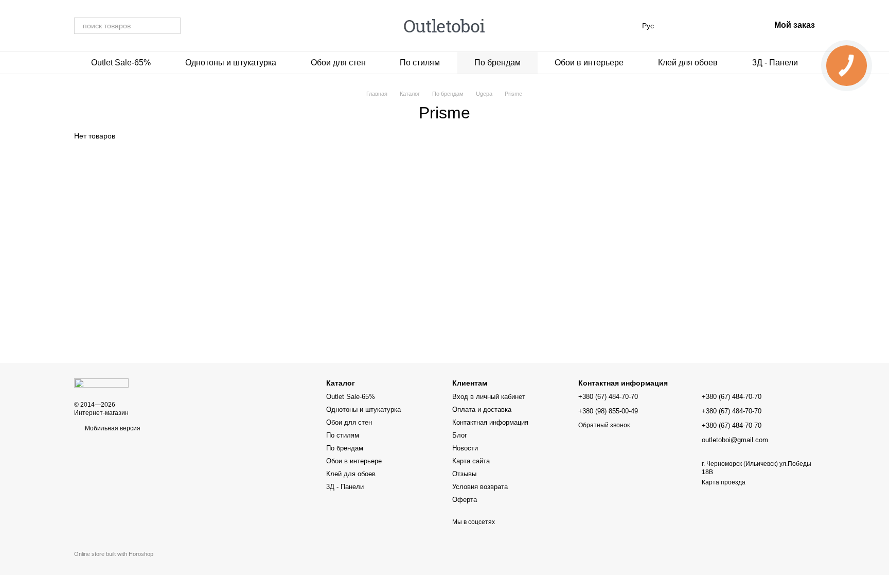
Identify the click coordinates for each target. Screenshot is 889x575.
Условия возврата (480, 487)
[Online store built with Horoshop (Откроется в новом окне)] (113, 563)
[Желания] (708, 26)
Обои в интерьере (589, 62)
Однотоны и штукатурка (230, 62)
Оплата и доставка (481, 409)
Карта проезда (723, 482)
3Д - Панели (775, 62)
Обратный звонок (604, 425)
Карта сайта (471, 461)
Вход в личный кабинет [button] (488, 396)
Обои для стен (338, 62)
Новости (465, 448)
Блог (459, 435)
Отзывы (464, 474)
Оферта (464, 499)
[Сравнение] (681, 26)
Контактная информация (490, 422)
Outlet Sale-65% (121, 62)
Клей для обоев (688, 62)
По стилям (420, 62)
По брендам (497, 62)
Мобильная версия (111, 428)
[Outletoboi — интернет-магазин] (101, 382)
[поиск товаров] (172, 26)
